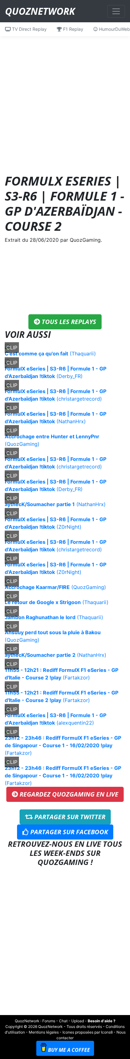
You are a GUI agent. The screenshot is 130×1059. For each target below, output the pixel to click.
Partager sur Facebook (68, 832)
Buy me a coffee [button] (69, 1049)
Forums (48, 1020)
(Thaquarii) (50, 353)
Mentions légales (44, 1032)
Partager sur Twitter (69, 817)
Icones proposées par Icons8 (87, 1032)
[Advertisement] (65, 100)
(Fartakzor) (63, 745)
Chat (63, 1020)
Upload (77, 1020)
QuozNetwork (40, 11)
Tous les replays (68, 321)
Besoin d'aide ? (101, 1020)
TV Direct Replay (29, 29)
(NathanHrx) (55, 504)
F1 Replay (72, 29)
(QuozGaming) (55, 587)
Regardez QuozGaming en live (68, 794)
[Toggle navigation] (116, 11)
